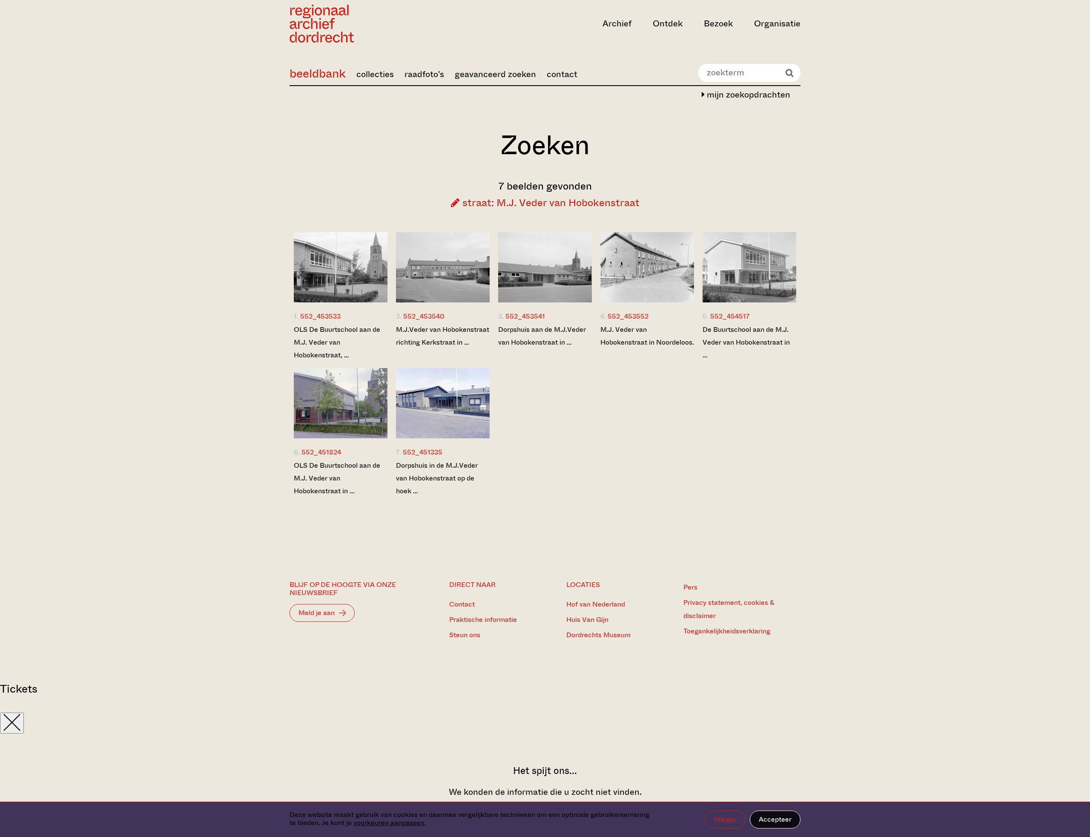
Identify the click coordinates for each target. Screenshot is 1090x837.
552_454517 (729, 316)
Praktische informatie (483, 619)
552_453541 (525, 316)
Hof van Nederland (595, 604)
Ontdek (668, 23)
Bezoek (718, 23)
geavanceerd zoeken (495, 74)
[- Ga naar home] (366, 24)
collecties (375, 74)
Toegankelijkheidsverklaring (726, 631)
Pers (690, 587)
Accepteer (775, 819)
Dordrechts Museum (598, 635)
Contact (462, 604)
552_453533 (320, 316)
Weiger (725, 819)
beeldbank (318, 73)
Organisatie (777, 23)
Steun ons (464, 635)
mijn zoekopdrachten (747, 95)
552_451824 (321, 452)
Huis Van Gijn (587, 619)
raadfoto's (424, 74)
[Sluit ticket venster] (12, 723)
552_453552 (628, 316)
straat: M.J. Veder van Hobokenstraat (550, 203)
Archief (616, 23)
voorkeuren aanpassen (388, 823)
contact (562, 74)
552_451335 (422, 452)
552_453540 (424, 316)
